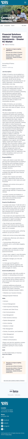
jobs (2, 25)
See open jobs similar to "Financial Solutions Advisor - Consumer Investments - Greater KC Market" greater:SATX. (14, 56)
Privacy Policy (8, 434)
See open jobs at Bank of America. (14, 52)
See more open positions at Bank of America (14, 380)
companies (7, 25)
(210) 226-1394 (5, 416)
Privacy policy (11, 394)
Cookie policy (17, 394)
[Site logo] (4, 2)
